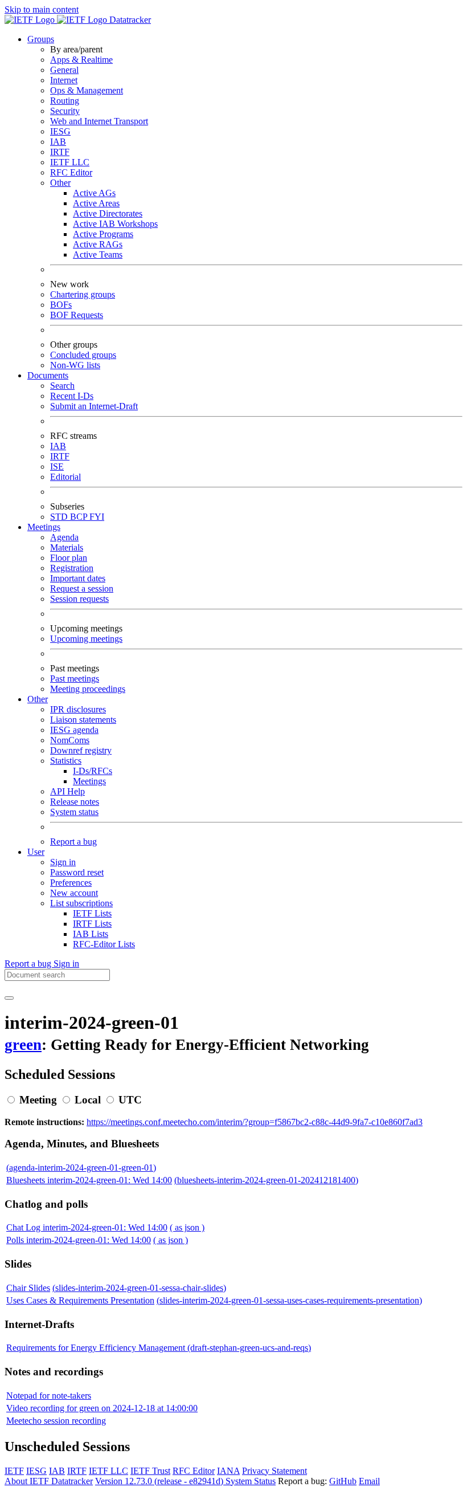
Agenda (64, 537)
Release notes (74, 801)
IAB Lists (90, 934)
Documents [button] (47, 375)
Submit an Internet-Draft (94, 406)
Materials (66, 547)
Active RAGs (97, 244)
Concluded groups (83, 355)
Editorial (65, 477)
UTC (130, 1100)
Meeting (38, 1100)
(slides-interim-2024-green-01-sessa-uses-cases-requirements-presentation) (289, 1300)
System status (74, 812)
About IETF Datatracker (49, 1481)
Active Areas (96, 203)
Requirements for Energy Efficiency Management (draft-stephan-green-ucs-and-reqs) (158, 1348)
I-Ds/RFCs (92, 771)
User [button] (35, 852)
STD (60, 517)
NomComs (69, 740)
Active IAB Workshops (115, 224)
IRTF (59, 152)
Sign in (63, 862)
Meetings (89, 781)
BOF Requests (76, 315)
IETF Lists (92, 913)
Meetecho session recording (56, 1420)
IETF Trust (150, 1471)
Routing (64, 100)
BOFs (61, 304)
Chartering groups (82, 294)
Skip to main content (42, 9)
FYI (96, 517)
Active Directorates (107, 213)
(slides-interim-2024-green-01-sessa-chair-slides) (139, 1288)
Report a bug (73, 841)
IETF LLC (69, 162)
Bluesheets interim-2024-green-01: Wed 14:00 (89, 1180)
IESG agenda (74, 730)
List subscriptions (81, 903)
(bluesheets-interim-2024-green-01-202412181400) (266, 1180)
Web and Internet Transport (99, 121)
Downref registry (81, 750)
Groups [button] (40, 39)
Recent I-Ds (71, 396)
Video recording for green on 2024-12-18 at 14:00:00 (102, 1408)
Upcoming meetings (86, 638)
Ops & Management (86, 90)
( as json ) (187, 1227)
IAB (58, 141)
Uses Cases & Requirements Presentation (80, 1300)
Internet (63, 80)
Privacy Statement (274, 1471)
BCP (79, 517)
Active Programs (103, 234)
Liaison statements (83, 719)
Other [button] (37, 699)
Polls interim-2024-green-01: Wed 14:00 (78, 1240)
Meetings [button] (43, 527)
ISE (57, 466)
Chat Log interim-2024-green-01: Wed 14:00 (86, 1227)
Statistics (65, 760)
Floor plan (68, 558)
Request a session (81, 588)
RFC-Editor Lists (104, 944)
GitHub (343, 1481)
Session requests (79, 599)
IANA (228, 1471)
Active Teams (97, 254)
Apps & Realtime (81, 59)
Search (62, 385)
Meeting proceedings (87, 689)
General (64, 70)
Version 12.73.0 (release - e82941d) (160, 1481)
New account (74, 893)
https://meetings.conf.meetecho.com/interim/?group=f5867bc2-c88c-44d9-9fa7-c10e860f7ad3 (255, 1122)
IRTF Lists (92, 923)
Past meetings (74, 678)
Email (369, 1481)
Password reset (77, 872)
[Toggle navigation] (9, 998)
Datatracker (129, 20)
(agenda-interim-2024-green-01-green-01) (81, 1167)
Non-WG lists (75, 365)
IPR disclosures (78, 709)
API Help (67, 791)
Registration (71, 568)
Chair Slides (28, 1288)
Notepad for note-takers (48, 1395)
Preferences (71, 882)
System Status (251, 1481)
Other (60, 183)
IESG (60, 131)
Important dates (77, 578)
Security (65, 111)
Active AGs (94, 193)
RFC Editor (71, 172)
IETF (14, 1471)
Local (88, 1100)
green (23, 1044)
